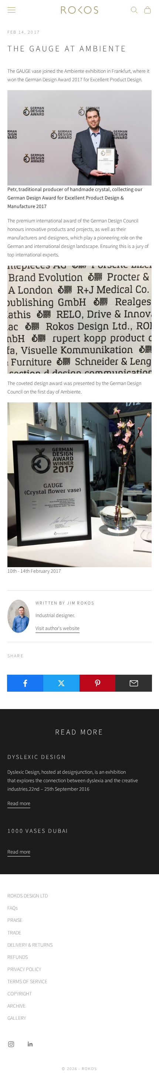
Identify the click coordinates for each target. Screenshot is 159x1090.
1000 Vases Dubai (37, 831)
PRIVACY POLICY (24, 969)
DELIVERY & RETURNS (30, 945)
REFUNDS (17, 957)
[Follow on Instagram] (11, 1044)
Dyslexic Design (36, 757)
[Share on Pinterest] (98, 683)
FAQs (12, 908)
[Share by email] (134, 683)
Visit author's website (57, 628)
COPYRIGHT (19, 994)
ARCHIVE (16, 1006)
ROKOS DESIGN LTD (27, 896)
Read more (18, 803)
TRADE (14, 933)
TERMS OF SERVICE (27, 981)
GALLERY (16, 1018)
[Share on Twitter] (62, 683)
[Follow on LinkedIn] (30, 1044)
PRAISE (14, 920)
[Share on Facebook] (25, 683)
